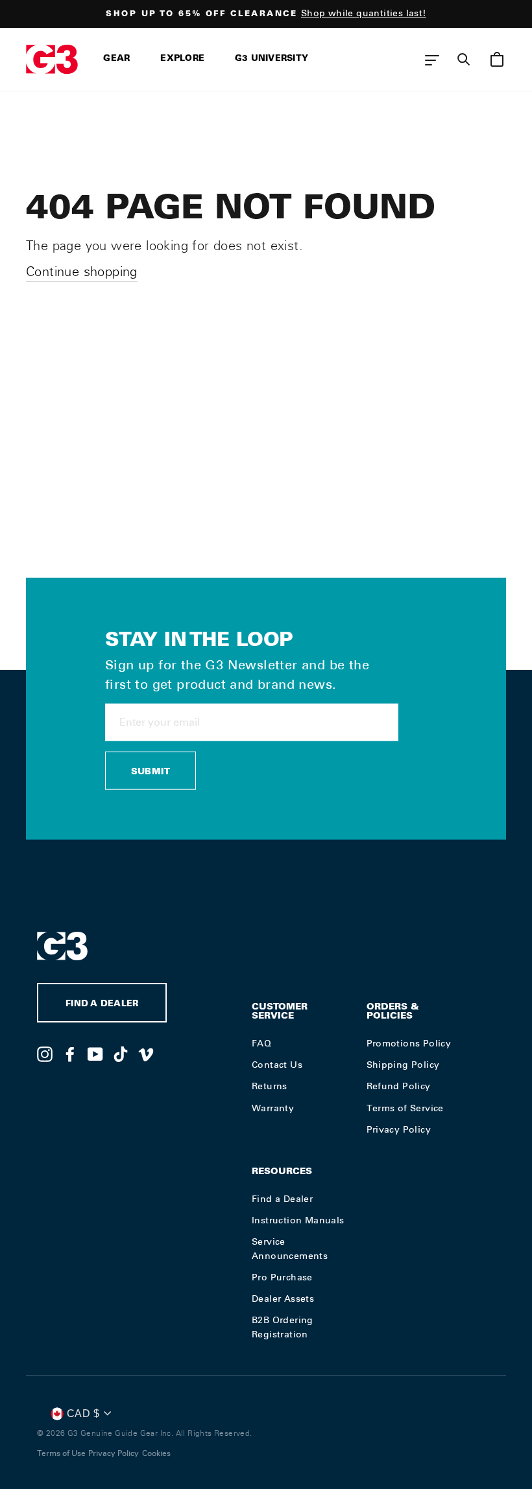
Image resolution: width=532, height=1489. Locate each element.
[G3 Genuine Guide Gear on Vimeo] (146, 1053)
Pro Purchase (282, 1277)
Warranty (273, 1108)
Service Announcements (290, 1248)
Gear (116, 59)
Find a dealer (102, 1004)
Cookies (156, 1453)
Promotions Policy (409, 1043)
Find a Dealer (282, 1199)
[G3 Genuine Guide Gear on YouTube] (95, 1053)
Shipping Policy (403, 1064)
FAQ (261, 1043)
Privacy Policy (399, 1129)
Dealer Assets (283, 1298)
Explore (182, 59)
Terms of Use (61, 1453)
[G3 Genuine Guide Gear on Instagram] (45, 1053)
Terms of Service (405, 1108)
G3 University (271, 59)
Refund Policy (399, 1086)
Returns (269, 1086)
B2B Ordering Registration (282, 1327)
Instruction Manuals (298, 1220)
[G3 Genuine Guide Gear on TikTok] (120, 1053)
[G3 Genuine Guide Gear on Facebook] (70, 1053)
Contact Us (277, 1064)
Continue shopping (82, 271)
